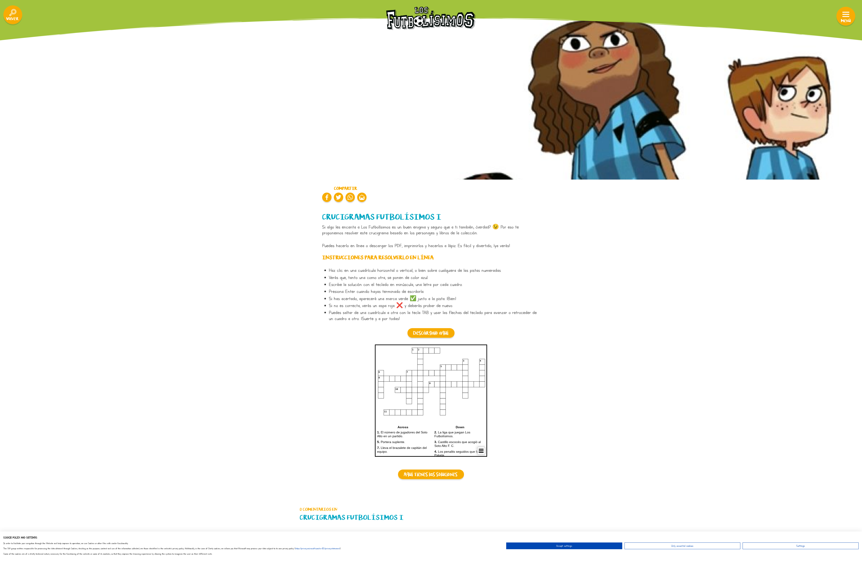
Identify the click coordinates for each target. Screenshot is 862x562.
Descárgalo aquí (430, 333)
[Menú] (845, 16)
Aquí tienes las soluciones (430, 474)
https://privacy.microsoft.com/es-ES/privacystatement (317, 548)
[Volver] (12, 14)
